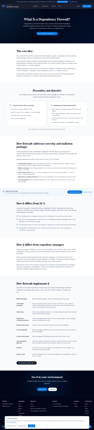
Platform (35, 6)
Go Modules (21, 413)
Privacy (86, 403)
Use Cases (44, 6)
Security (87, 413)
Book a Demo (42, 389)
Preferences (12, 425)
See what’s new (73, 1)
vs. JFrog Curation (56, 403)
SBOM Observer (6, 406)
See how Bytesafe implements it (46, 33)
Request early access (62, 1)
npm (20, 403)
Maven (20, 406)
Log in (78, 6)
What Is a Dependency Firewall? (38, 408)
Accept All (31, 425)
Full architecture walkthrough (25, 363)
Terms (86, 408)
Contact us (52, 389)
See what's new (87, 192)
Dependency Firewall (7, 403)
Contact (76, 406)
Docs (59, 6)
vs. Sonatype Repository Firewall (60, 406)
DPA (86, 406)
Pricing (53, 6)
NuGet (20, 408)
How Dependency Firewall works (38, 411)
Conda (20, 415)
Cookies (87, 411)
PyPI (20, 411)
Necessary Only (22, 425)
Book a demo (86, 6)
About (75, 403)
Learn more (13, 422)
